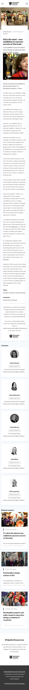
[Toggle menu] (2, 3)
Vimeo (20, 88)
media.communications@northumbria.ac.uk (15, 328)
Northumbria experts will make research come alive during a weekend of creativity (13, 616)
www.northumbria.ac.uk (18, 316)
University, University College (17, 292)
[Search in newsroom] (27, 3)
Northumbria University (9, 88)
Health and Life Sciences (10, 300)
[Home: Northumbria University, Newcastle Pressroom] (14, 3)
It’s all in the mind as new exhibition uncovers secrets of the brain (14, 535)
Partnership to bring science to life (11, 574)
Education (6, 292)
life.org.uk (6, 259)
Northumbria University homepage (14, 683)
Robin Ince (14, 227)
